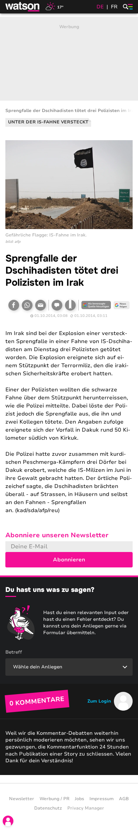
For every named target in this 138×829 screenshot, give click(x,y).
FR (114, 6)
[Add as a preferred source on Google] (96, 305)
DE (100, 6)
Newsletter (21, 799)
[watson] (22, 6)
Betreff (13, 652)
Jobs (79, 799)
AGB (124, 799)
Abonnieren (69, 559)
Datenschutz (48, 808)
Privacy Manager (85, 808)
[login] (8, 821)
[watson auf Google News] (122, 305)
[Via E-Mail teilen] (40, 305)
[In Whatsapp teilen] (27, 305)
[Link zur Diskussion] (57, 305)
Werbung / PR (54, 799)
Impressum (101, 799)
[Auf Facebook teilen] (13, 305)
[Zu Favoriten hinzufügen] (70, 305)
